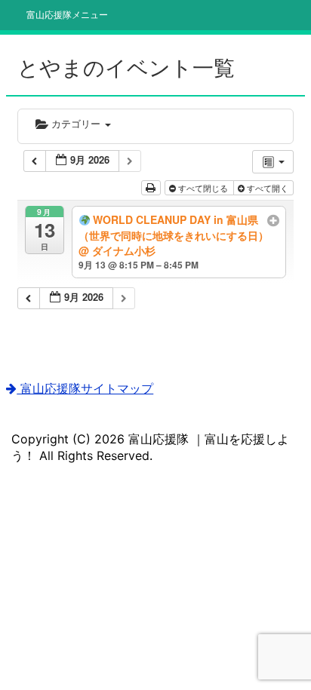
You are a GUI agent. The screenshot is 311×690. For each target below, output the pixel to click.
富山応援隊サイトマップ (85, 388)
